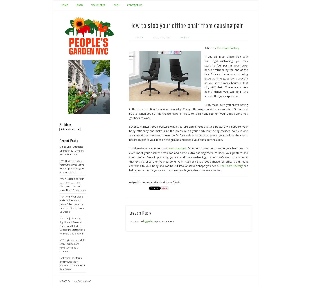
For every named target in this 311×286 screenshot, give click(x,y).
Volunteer (98, 5)
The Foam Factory (228, 48)
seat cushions (177, 148)
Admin (139, 37)
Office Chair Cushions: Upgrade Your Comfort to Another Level (72, 150)
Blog (79, 5)
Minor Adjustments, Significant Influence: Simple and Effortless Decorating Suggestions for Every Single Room (72, 226)
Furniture (185, 37)
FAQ (116, 5)
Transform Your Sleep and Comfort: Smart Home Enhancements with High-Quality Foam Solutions (72, 204)
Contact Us (134, 5)
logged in (148, 221)
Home (64, 5)
